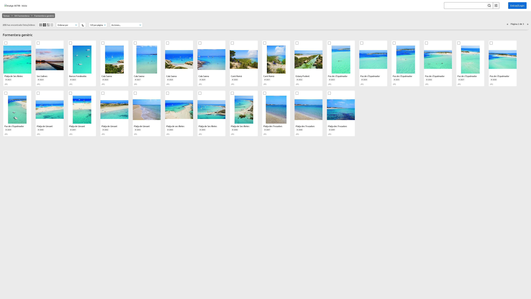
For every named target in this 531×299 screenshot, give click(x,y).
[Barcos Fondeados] (82, 60)
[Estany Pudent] (308, 60)
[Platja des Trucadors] (276, 110)
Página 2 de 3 (518, 23)
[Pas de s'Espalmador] (341, 60)
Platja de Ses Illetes (13, 76)
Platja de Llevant (45, 126)
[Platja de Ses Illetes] (17, 60)
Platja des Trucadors (272, 126)
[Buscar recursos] (489, 5)
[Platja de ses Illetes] (179, 110)
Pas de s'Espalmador (337, 76)
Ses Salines (42, 76)
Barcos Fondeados (77, 76)
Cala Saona (106, 76)
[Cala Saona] (114, 60)
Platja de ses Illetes (175, 126)
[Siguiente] (527, 23)
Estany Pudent (302, 76)
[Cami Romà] (244, 60)
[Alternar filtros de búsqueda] (496, 5)
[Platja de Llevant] (50, 110)
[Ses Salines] (50, 60)
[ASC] (83, 25)
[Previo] (507, 23)
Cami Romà (236, 76)
